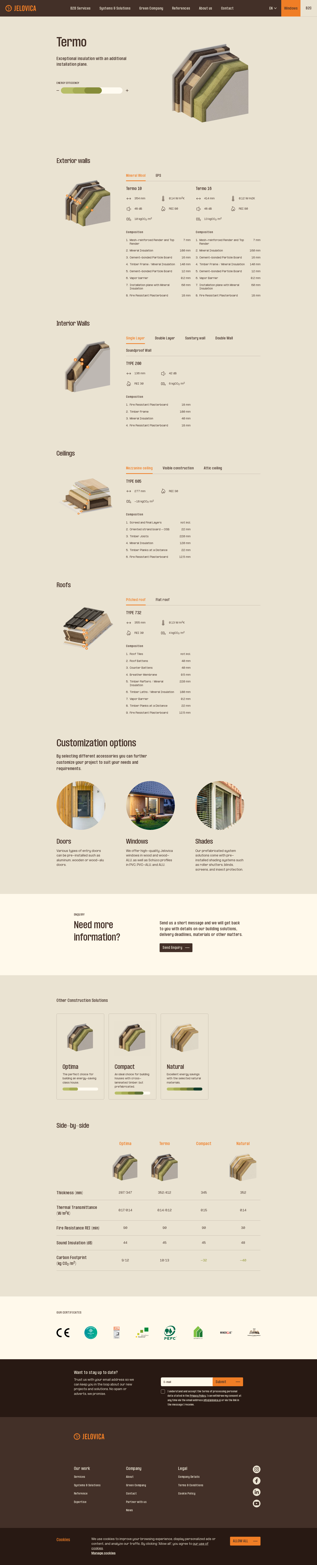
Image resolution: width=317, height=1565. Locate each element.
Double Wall (224, 338)
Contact (227, 8)
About (130, 1476)
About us (205, 8)
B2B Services (80, 8)
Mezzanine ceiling (139, 468)
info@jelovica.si (212, 1400)
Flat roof (163, 600)
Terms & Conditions (190, 1485)
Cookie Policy (187, 1493)
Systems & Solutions (115, 8)
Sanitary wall (195, 338)
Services (79, 1476)
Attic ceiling (213, 468)
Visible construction (178, 468)
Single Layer (135, 338)
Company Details (189, 1476)
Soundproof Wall (139, 350)
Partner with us (136, 1502)
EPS (158, 175)
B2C (309, 8)
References (181, 8)
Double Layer (165, 338)
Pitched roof (136, 600)
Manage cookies (103, 1553)
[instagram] (256, 1469)
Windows (291, 8)
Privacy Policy (198, 1395)
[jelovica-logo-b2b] (21, 8)
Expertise (80, 1502)
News (129, 1510)
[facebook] (256, 1481)
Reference (81, 1493)
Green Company (151, 8)
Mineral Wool (136, 175)
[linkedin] (256, 1492)
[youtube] (256, 1503)
